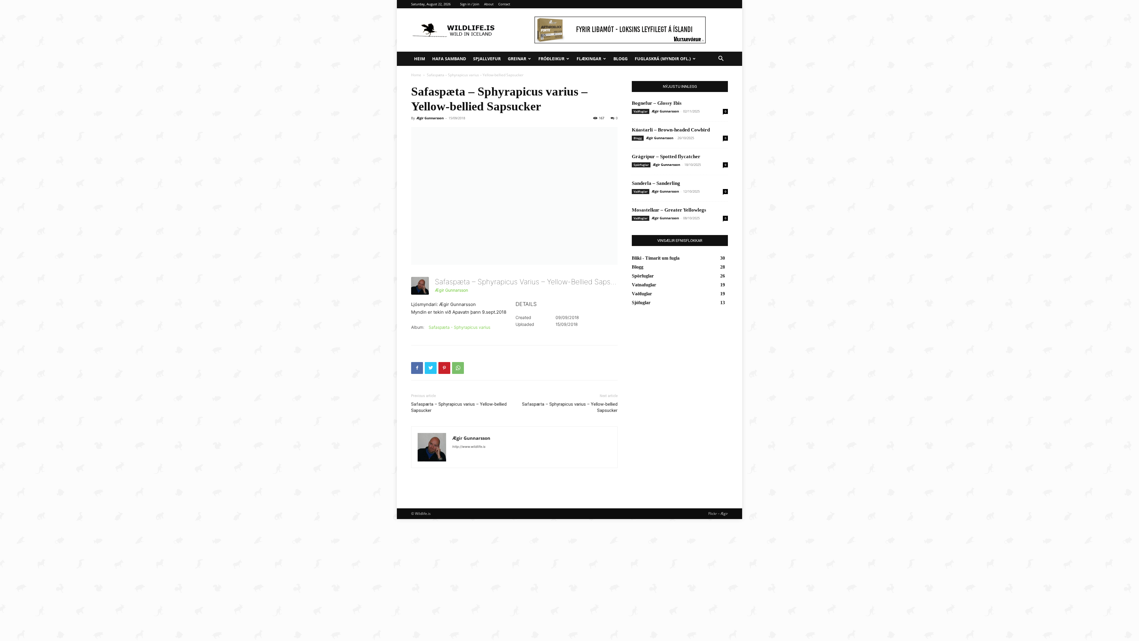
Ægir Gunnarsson (430, 118)
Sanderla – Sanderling (656, 183)
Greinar (517, 58)
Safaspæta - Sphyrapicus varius (459, 327)
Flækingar (589, 58)
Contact (504, 4)
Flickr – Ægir (718, 513)
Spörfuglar (641, 165)
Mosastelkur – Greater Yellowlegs (669, 210)
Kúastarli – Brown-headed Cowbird (671, 130)
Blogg (620, 58)
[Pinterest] (444, 368)
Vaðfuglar (641, 111)
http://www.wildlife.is (469, 447)
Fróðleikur (551, 58)
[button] (721, 59)
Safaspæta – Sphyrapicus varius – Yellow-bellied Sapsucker (459, 407)
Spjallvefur (487, 58)
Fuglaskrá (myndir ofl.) (663, 58)
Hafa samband (449, 58)
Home (416, 74)
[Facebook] (417, 368)
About (489, 4)
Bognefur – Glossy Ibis (657, 103)
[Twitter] (431, 368)
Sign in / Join (469, 4)
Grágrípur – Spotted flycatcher (666, 156)
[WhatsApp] (458, 368)
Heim (419, 58)
